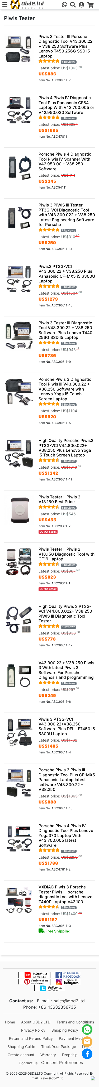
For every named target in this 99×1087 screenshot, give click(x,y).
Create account (21, 1054)
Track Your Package (58, 1046)
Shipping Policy (64, 1030)
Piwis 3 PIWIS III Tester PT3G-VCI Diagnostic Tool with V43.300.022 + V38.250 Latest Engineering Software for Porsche (67, 215)
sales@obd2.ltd (69, 1000)
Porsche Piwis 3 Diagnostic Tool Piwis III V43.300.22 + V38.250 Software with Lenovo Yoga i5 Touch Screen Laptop (65, 389)
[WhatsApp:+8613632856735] (64, 5)
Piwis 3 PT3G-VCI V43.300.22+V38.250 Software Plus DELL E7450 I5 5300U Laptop (67, 726)
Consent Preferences (62, 1062)
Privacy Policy (33, 1030)
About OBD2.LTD (35, 1022)
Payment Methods (74, 1038)
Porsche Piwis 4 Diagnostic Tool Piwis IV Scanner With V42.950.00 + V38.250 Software (65, 161)
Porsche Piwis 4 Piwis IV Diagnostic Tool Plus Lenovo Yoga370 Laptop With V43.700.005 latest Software (66, 835)
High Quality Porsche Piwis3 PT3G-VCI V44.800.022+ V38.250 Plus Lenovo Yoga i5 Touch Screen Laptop (66, 448)
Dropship (70, 1054)
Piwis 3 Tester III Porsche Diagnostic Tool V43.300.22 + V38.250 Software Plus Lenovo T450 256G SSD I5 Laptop (65, 46)
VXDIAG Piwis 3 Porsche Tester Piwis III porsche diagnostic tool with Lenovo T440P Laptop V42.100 (65, 894)
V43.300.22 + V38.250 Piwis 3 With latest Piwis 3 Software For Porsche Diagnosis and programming (66, 670)
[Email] (87, 1041)
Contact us (28, 1063)
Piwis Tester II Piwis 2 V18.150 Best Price (59, 499)
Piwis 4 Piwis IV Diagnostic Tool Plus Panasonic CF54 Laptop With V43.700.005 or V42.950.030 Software (66, 105)
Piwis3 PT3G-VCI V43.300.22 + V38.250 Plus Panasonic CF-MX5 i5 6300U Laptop (67, 273)
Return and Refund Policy (31, 1038)
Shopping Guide (21, 1046)
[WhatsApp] (87, 1029)
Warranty (48, 1054)
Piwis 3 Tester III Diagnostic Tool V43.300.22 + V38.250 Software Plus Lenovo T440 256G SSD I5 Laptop (65, 330)
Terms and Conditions (75, 1022)
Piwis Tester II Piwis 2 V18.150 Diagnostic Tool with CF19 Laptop (67, 554)
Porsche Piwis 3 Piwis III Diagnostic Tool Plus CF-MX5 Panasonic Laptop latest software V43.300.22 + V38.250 (67, 779)
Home (10, 1022)
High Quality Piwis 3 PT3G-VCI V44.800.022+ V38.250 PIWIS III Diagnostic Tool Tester (65, 613)
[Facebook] (87, 1053)
